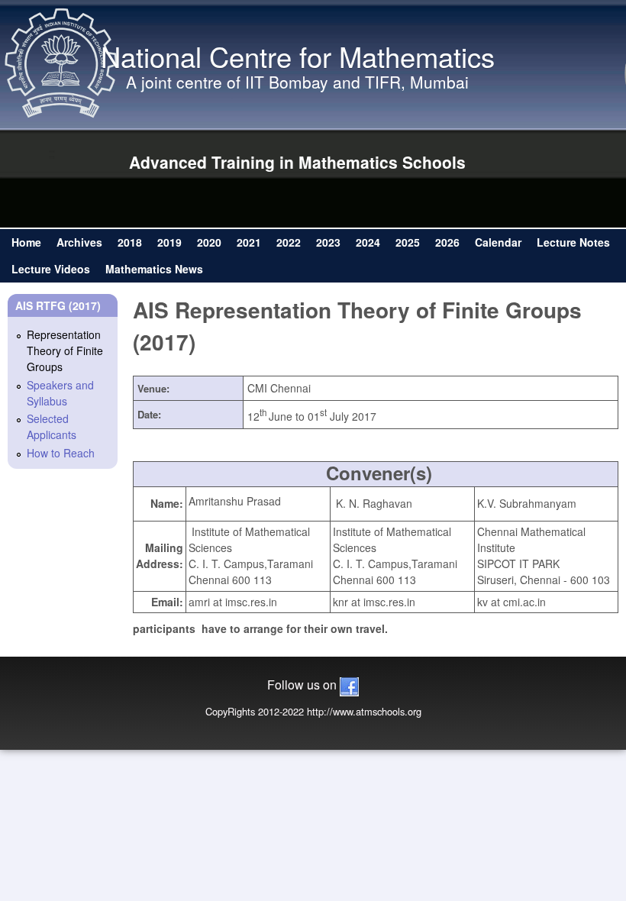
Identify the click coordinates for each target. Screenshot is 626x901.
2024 (368, 242)
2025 (407, 242)
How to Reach (61, 452)
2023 (328, 242)
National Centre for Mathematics (298, 56)
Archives (79, 242)
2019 (169, 242)
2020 (209, 242)
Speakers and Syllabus (60, 393)
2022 (288, 242)
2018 (130, 242)
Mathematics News (154, 268)
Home (26, 242)
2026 (447, 242)
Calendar (498, 242)
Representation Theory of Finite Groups (65, 350)
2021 (249, 242)
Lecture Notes (573, 242)
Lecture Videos (50, 268)
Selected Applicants (51, 426)
